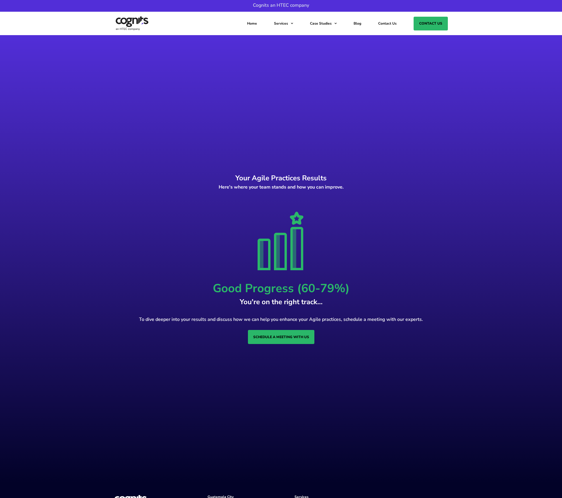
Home (252, 23)
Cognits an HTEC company (281, 5)
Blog (357, 23)
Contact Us (387, 23)
